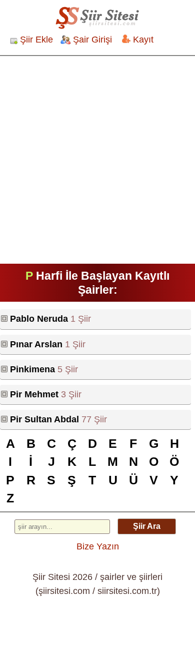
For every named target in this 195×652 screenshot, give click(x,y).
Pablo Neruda (39, 319)
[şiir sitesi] (97, 17)
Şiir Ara (146, 526)
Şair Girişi (92, 40)
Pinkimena (32, 369)
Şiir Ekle (36, 40)
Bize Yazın (97, 546)
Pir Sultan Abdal (44, 419)
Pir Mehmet (34, 394)
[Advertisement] (97, 158)
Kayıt (143, 40)
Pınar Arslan (36, 344)
